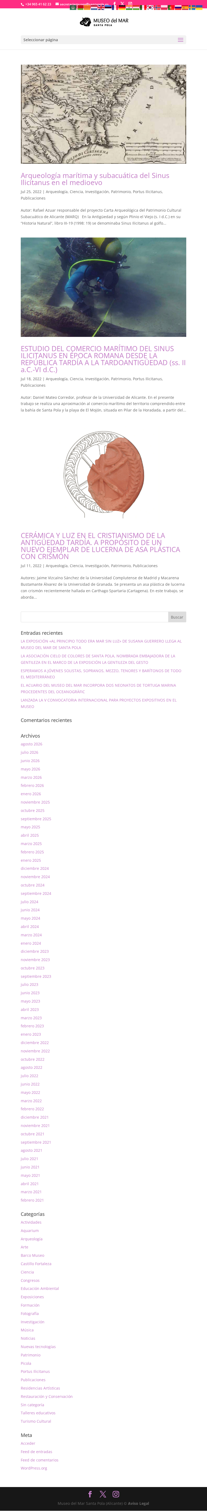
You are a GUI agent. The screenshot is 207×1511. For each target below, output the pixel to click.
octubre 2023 (32, 968)
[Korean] (150, 7)
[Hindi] (129, 7)
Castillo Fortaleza (36, 1263)
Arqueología (57, 191)
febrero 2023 (32, 1025)
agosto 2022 (31, 1067)
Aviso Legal (138, 1503)
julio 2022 (29, 1075)
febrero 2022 (32, 1108)
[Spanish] (185, 7)
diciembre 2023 (35, 951)
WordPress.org (34, 1468)
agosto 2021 (31, 1150)
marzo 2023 (31, 1017)
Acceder (28, 1443)
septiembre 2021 (36, 1142)
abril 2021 (30, 1183)
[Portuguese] (171, 7)
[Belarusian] (80, 7)
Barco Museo (32, 1255)
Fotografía (30, 1313)
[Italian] (143, 7)
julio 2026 (29, 752)
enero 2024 (31, 943)
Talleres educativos (38, 1412)
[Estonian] (108, 7)
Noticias (28, 1338)
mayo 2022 (30, 1092)
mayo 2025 (30, 826)
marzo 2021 (31, 1191)
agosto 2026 (31, 743)
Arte (24, 1247)
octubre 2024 (32, 885)
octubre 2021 (32, 1133)
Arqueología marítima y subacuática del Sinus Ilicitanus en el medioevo (95, 178)
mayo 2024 (30, 918)
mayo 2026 (30, 769)
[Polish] (164, 7)
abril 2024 (30, 926)
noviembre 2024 (35, 876)
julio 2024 (29, 901)
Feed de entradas (36, 1451)
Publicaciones (33, 198)
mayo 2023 (30, 1001)
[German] (122, 7)
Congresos (30, 1280)
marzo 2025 (31, 843)
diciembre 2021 (35, 1117)
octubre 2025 (32, 810)
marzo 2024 (31, 934)
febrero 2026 (32, 785)
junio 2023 (30, 992)
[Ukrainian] (199, 7)
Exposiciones (32, 1296)
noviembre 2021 (35, 1125)
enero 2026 (31, 793)
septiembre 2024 (36, 893)
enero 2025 (31, 860)
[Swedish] (192, 7)
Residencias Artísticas (40, 1388)
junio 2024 (30, 909)
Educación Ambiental (40, 1288)
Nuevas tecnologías (38, 1346)
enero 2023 (31, 1034)
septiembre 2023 (36, 976)
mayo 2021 (30, 1175)
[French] (115, 7)
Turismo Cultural (36, 1421)
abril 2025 (30, 835)
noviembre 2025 (35, 802)
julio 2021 (29, 1158)
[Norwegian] (157, 7)
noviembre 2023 (35, 959)
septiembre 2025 (36, 818)
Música (27, 1329)
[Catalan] (87, 7)
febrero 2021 (32, 1200)
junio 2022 (30, 1084)
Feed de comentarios (39, 1460)
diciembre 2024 (35, 868)
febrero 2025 (32, 851)
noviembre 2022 (35, 1050)
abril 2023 (30, 1009)
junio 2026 (30, 760)
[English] (101, 7)
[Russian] (178, 7)
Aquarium (30, 1230)
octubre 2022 (32, 1059)
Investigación (97, 191)
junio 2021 (30, 1167)
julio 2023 (29, 984)
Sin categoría (32, 1404)
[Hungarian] (136, 7)
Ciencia (76, 191)
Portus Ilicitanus (147, 191)
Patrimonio (121, 191)
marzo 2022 (31, 1100)
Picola (26, 1363)
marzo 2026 (31, 777)
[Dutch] (94, 7)
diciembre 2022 (35, 1042)
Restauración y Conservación (47, 1396)
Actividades (31, 1222)
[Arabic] (73, 7)
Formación (30, 1305)
